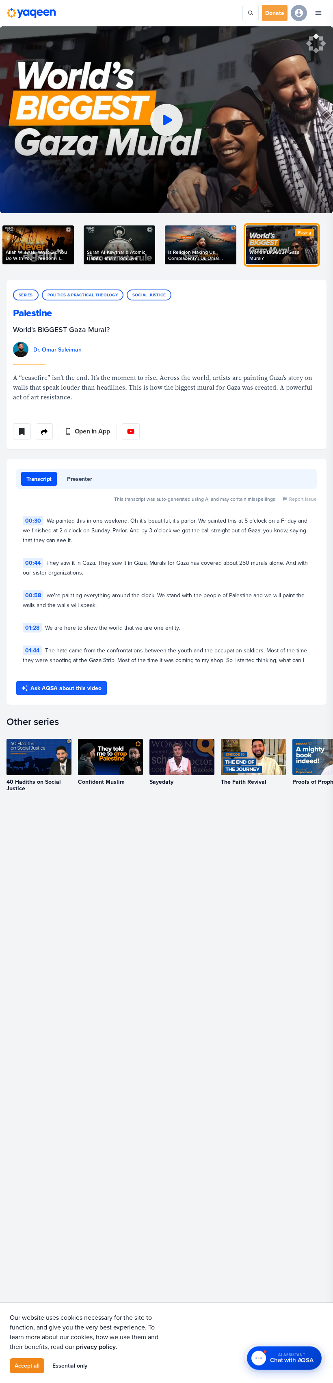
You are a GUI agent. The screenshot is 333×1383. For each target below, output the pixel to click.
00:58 (33, 595)
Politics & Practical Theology (83, 295)
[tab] (39, 479)
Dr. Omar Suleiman (57, 349)
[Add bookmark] (22, 431)
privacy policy (96, 1346)
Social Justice (149, 295)
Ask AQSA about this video (66, 688)
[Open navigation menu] (318, 13)
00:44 (33, 563)
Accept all (27, 1366)
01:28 (32, 628)
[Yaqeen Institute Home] (31, 13)
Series (26, 295)
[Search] (250, 13)
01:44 (32, 650)
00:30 (33, 521)
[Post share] (44, 431)
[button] (166, 119)
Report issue (303, 498)
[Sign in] (299, 13)
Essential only (69, 1366)
